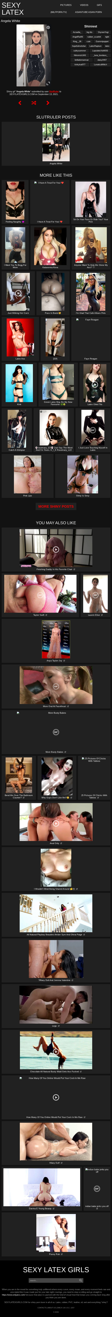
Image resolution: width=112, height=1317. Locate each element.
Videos (84, 5)
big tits (89, 32)
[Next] (48, 103)
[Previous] (19, 103)
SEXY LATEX (13, 9)
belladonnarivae (82, 60)
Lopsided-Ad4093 (100, 50)
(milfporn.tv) (59, 12)
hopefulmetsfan (79, 46)
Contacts (42, 1308)
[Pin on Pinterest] (48, 27)
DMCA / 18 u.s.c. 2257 (65, 1308)
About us (52, 1308)
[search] (80, 1280)
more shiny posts (56, 506)
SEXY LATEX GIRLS (56, 1269)
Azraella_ (77, 32)
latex (107, 46)
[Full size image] (48, 83)
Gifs (99, 5)
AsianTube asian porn (88, 12)
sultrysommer (79, 50)
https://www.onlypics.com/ (13, 1295)
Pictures (66, 5)
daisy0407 (102, 60)
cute (88, 41)
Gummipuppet (102, 41)
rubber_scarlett (94, 37)
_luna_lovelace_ (100, 55)
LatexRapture (95, 46)
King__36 (77, 41)
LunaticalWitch (100, 64)
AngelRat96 (78, 37)
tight (107, 37)
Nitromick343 (80, 55)
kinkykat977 (80, 64)
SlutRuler (54, 91)
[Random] (34, 103)
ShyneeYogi (103, 32)
